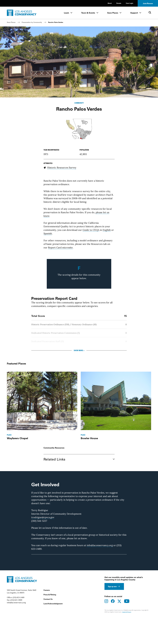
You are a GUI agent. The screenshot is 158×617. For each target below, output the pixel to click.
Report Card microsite (60, 247)
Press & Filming (50, 595)
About (110, 3)
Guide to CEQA (91, 229)
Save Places (112, 13)
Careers (47, 590)
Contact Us (48, 599)
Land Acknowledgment (53, 604)
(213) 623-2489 (18, 597)
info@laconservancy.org (100, 545)
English (107, 229)
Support (134, 13)
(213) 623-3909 (16, 600)
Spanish (48, 233)
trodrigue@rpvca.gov (42, 517)
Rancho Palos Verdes (55, 22)
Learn (66, 13)
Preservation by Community (32, 22)
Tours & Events (88, 13)
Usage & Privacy (126, 612)
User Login (129, 3)
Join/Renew (148, 3)
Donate (118, 3)
